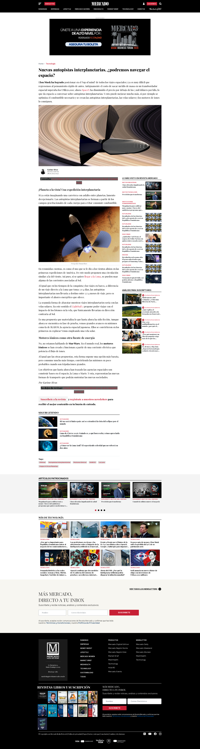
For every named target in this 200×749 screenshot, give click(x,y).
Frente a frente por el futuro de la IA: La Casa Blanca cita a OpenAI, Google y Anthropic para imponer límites (114, 531)
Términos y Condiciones (58, 609)
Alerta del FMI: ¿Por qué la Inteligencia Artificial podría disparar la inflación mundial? (112, 558)
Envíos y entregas (93, 720)
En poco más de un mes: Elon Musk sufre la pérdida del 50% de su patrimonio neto (145, 530)
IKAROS (93, 449)
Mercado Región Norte (118, 634)
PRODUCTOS (113, 626)
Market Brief (112, 9)
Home (41, 50)
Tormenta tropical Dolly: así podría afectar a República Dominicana (133, 266)
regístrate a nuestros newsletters (88, 385)
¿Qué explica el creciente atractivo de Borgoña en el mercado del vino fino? (151, 299)
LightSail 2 (77, 292)
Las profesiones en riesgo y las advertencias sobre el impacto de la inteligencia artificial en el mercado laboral (84, 531)
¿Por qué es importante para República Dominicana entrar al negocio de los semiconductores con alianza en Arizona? (53, 531)
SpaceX (86, 76)
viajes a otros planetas (48, 452)
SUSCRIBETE (124, 599)
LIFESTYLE (84, 638)
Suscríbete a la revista (53, 385)
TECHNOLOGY (85, 655)
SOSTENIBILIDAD (86, 659)
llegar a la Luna (92, 262)
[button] (95, 496)
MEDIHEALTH (85, 651)
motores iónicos (80, 449)
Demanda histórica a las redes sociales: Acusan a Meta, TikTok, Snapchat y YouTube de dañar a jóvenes (53, 559)
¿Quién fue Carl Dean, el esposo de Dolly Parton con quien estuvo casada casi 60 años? (132, 226)
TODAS (83, 663)
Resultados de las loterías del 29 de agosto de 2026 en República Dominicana (132, 256)
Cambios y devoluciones (117, 720)
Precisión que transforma (132, 181)
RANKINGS (84, 626)
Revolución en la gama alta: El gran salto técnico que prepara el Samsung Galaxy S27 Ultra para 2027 (132, 246)
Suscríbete (152, 4)
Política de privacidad (75, 720)
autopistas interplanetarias (59, 449)
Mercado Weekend (144, 634)
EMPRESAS (84, 630)
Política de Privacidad (89, 609)
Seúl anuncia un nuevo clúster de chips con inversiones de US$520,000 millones (144, 558)
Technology (128, 9)
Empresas (55, 9)
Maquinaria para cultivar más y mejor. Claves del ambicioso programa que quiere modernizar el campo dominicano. (133, 196)
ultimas (42, 449)
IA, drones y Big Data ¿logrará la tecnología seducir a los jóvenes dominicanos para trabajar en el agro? (150, 337)
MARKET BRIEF (86, 647)
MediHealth (98, 9)
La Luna (102, 449)
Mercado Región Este (117, 638)
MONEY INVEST (86, 634)
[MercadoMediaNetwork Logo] (53, 637)
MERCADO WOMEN (87, 642)
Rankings (43, 9)
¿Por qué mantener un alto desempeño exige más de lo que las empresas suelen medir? (151, 323)
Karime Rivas (52, 156)
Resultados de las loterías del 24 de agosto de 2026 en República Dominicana (132, 204)
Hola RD (111, 654)
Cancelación (104, 720)
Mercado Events (115, 658)
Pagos (85, 720)
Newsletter (49, 4)
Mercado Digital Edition (118, 630)
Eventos (141, 9)
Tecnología (50, 50)
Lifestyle (67, 9)
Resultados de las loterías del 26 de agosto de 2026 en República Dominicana (132, 215)
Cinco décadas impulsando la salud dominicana (133, 172)
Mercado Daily (142, 630)
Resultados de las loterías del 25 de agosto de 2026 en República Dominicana (132, 235)
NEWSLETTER (141, 626)
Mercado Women (82, 9)
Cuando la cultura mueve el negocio (146, 488)
